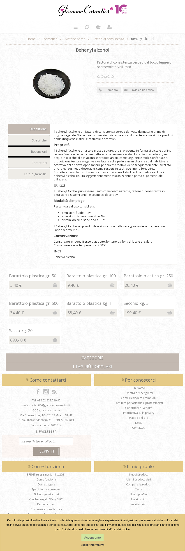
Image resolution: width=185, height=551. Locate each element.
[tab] (29, 129)
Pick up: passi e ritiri (46, 494)
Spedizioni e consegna (46, 489)
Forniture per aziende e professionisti (139, 403)
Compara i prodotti (138, 484)
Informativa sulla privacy (138, 413)
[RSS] (54, 391)
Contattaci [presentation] (39, 163)
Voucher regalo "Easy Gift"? (46, 499)
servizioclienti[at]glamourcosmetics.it (46, 405)
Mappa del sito (138, 418)
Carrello (98, 27)
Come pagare (46, 484)
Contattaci (138, 428)
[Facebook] (38, 391)
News (138, 423)
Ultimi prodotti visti (138, 479)
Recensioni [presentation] (39, 151)
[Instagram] (46, 391)
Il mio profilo (138, 494)
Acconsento (92, 537)
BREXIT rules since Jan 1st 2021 (46, 474)
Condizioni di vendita (138, 408)
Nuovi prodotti (138, 474)
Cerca (138, 489)
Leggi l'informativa (92, 544)
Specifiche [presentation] (39, 140)
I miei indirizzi (138, 504)
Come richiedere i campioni (138, 398)
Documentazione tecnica (46, 509)
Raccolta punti (46, 504)
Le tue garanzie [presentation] (35, 174)
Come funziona (46, 479)
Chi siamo (138, 388)
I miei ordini (138, 499)
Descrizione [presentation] (38, 129)
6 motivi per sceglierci (139, 393)
